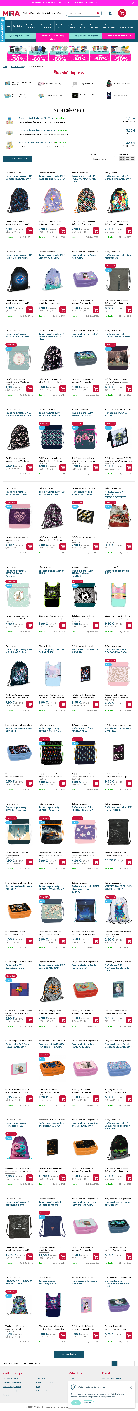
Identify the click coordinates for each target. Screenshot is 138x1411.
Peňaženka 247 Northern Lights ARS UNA (117, 968)
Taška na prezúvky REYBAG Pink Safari (116, 651)
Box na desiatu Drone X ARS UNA (18, 888)
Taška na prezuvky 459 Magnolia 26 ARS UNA (18, 414)
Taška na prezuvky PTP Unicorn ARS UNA (52, 256)
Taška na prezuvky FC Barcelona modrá (51, 1203)
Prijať (76, 1403)
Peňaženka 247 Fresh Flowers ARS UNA (17, 1045)
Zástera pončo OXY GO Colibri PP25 (52, 651)
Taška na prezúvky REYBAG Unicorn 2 (82, 809)
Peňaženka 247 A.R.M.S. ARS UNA (85, 651)
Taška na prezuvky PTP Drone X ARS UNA (52, 967)
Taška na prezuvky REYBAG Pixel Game (50, 730)
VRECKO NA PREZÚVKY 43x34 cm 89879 (118, 888)
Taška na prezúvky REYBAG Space (82, 730)
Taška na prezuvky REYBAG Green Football (82, 573)
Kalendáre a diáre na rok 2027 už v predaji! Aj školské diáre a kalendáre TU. (64, 2)
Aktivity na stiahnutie (45, 1391)
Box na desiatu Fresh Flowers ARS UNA (84, 1203)
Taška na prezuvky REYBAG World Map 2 (51, 888)
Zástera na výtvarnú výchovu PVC (36, 142)
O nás (71, 1378)
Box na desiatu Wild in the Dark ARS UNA (85, 1124)
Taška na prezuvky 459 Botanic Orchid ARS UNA (52, 336)
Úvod (5, 66)
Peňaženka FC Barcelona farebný (15, 967)
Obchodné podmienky (12, 1382)
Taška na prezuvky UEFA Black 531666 (118, 809)
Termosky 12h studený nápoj (52, 37)
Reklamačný (8, 1386)
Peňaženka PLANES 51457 (116, 414)
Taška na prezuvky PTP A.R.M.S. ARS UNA (18, 651)
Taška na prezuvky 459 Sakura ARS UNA (52, 493)
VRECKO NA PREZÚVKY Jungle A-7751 (19, 1282)
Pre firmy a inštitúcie (44, 1382)
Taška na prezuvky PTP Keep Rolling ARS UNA (52, 177)
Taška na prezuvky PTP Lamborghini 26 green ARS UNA (118, 1125)
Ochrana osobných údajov (14, 1391)
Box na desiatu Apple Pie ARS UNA (84, 967)
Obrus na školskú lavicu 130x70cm (37, 130)
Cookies (6, 1395)
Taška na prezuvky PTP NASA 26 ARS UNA (18, 256)
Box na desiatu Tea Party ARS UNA (83, 1045)
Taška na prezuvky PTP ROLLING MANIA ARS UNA (85, 179)
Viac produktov (69, 1354)
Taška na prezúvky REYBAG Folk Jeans (16, 493)
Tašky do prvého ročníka (85, 35)
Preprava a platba (10, 1378)
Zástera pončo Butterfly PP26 (47, 1282)
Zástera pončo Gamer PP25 (51, 572)
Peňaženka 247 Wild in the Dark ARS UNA (52, 1124)
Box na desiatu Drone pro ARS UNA (117, 1203)
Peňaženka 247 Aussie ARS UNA (85, 1282)
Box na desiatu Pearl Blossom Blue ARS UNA (118, 1045)
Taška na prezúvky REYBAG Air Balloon (17, 335)
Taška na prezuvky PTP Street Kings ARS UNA (118, 177)
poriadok (17, 1386)
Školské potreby (18, 66)
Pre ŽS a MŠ (41, 1378)
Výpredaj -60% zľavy (19, 35)
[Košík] (122, 13)
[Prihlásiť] (110, 13)
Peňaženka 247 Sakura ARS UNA (118, 730)
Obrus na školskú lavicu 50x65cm (36, 118)
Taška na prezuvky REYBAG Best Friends (117, 335)
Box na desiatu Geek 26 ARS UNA (85, 335)
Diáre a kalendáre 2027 (119, 35)
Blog (38, 1386)
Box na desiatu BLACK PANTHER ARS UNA (51, 1045)
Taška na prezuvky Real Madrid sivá (118, 256)
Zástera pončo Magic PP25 (117, 572)
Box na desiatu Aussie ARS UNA (84, 256)
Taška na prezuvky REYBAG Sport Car (50, 809)
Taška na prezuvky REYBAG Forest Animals (15, 573)
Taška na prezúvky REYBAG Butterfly (49, 414)
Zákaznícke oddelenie (111, 1378)
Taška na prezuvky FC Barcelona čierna (17, 1203)
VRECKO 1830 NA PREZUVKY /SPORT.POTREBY (115, 494)
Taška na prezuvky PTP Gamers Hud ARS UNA (18, 177)
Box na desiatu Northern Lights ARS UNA (117, 1283)
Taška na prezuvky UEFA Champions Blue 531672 (85, 889)
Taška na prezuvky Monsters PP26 (15, 1124)
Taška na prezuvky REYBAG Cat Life (82, 414)
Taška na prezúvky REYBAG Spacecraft (17, 809)
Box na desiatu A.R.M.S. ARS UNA (18, 730)
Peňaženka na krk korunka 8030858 (82, 493)
